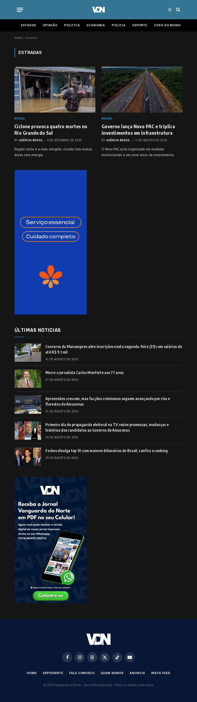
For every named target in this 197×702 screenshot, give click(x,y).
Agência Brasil (31, 140)
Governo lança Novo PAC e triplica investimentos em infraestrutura (138, 129)
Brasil (19, 118)
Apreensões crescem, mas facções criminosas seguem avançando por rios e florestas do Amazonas (107, 401)
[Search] (177, 9)
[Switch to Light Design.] (170, 9)
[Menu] (20, 9)
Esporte (139, 25)
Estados (28, 25)
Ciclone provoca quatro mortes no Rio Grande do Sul (50, 129)
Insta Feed (160, 673)
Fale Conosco (82, 673)
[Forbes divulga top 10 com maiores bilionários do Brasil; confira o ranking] (28, 457)
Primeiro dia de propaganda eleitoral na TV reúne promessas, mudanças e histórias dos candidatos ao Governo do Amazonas (107, 427)
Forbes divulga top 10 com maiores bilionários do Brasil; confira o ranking (106, 450)
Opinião (50, 25)
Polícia (118, 25)
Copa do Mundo (168, 25)
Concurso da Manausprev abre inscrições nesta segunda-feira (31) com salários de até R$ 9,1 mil (113, 349)
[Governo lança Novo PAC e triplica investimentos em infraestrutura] (142, 90)
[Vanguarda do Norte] (98, 9)
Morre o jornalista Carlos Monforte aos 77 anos (84, 372)
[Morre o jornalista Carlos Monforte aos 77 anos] (28, 378)
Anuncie (137, 673)
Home (18, 38)
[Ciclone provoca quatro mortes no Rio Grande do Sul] (54, 90)
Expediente (53, 673)
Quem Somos (112, 673)
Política (72, 25)
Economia (96, 25)
